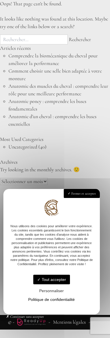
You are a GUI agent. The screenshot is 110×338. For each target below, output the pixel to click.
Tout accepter (53, 279)
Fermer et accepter (83, 193)
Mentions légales (69, 322)
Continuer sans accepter (26, 316)
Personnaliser (51, 291)
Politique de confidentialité (51, 299)
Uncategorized (22, 147)
